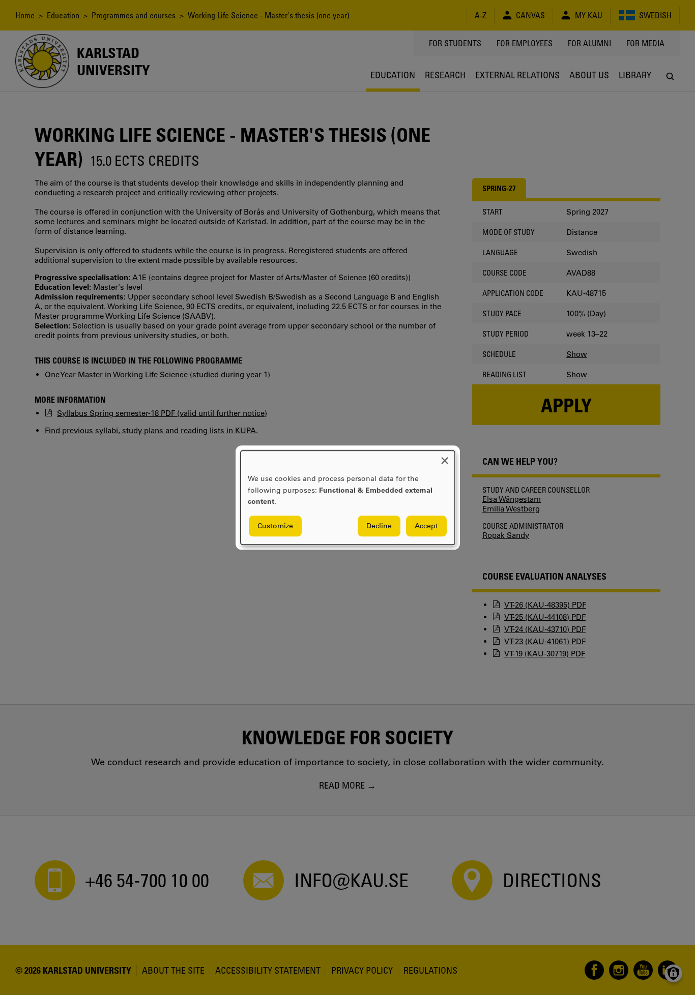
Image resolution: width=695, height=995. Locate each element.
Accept (426, 525)
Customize (275, 525)
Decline (379, 525)
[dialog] (348, 497)
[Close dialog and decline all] (445, 456)
